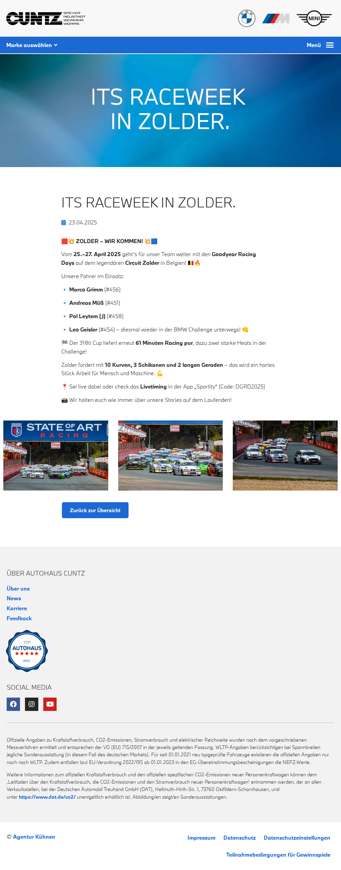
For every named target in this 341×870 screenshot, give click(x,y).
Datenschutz (239, 837)
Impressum (201, 837)
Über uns (18, 588)
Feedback (19, 618)
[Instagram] (31, 704)
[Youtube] (50, 704)
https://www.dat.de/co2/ (47, 797)
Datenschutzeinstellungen (297, 837)
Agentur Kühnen (34, 836)
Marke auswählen (29, 44)
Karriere (17, 608)
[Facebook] (13, 704)
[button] (330, 45)
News (14, 598)
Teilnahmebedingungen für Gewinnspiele (278, 854)
